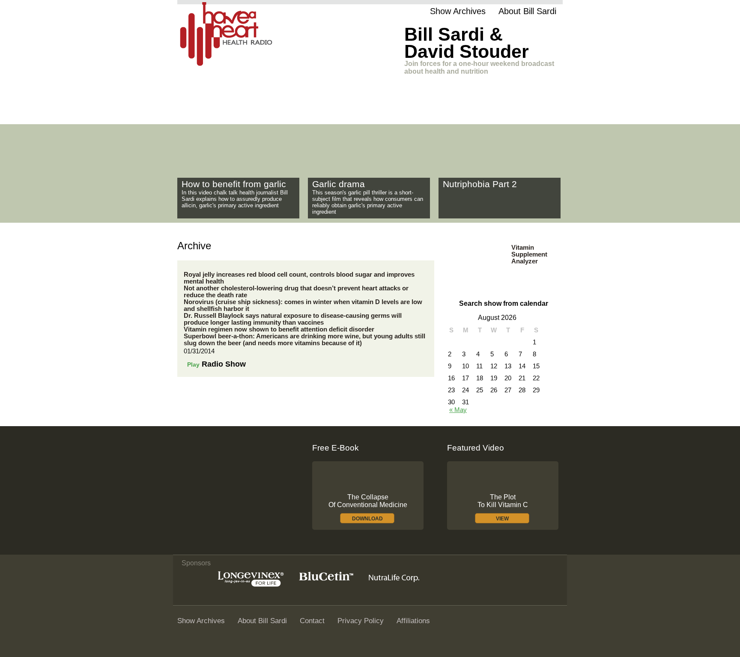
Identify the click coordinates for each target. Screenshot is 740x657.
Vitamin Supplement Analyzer (529, 254)
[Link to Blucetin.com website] (326, 578)
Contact (312, 620)
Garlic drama (338, 184)
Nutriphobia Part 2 (480, 184)
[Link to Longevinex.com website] (251, 584)
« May (458, 409)
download (367, 519)
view (502, 519)
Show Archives (458, 11)
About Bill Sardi (527, 11)
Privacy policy (360, 620)
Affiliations (413, 620)
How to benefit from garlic (234, 184)
